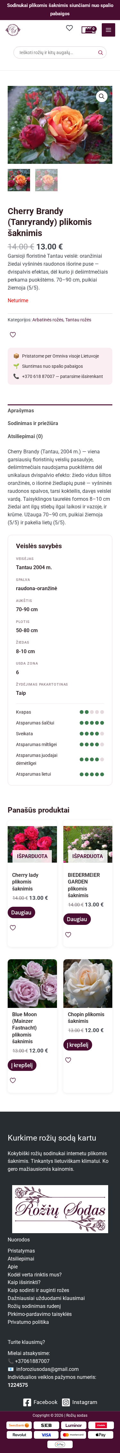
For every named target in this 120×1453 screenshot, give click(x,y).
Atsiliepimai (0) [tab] (25, 436)
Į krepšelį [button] (22, 1065)
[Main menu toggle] (108, 30)
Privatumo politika (28, 1322)
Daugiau (21, 912)
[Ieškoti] (100, 52)
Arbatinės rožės (47, 319)
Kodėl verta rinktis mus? (35, 1275)
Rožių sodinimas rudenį (34, 1306)
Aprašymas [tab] (21, 411)
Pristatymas (21, 1251)
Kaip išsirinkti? (24, 1282)
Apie (13, 1267)
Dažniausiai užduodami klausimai (46, 1298)
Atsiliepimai (21, 1259)
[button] (102, 96)
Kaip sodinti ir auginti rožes (38, 1290)
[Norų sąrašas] (70, 28)
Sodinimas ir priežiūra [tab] (33, 423)
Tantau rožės (78, 319)
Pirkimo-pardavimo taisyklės (40, 1314)
